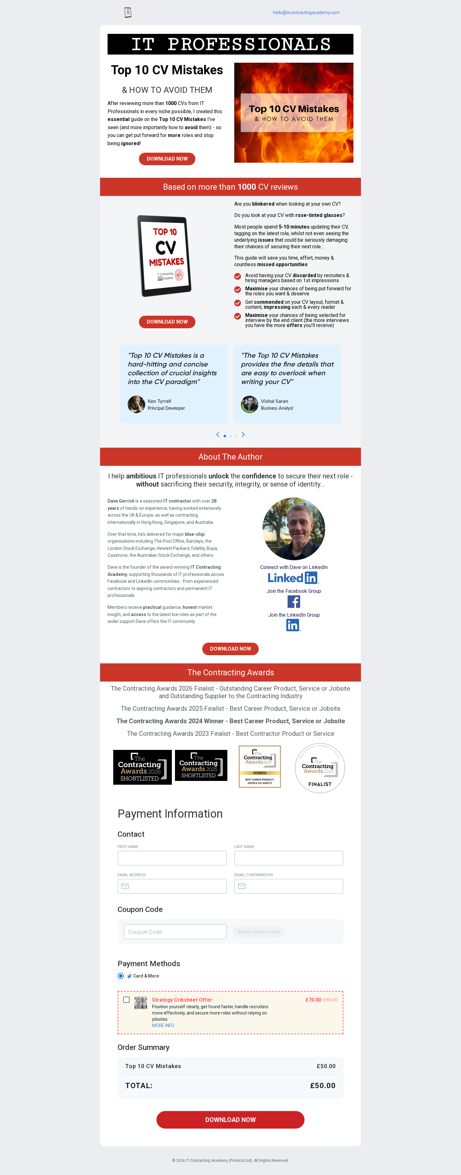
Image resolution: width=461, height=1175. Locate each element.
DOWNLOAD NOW (230, 1120)
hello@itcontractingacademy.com (306, 12)
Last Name (244, 847)
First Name (128, 847)
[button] (225, 436)
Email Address (132, 875)
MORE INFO (163, 1025)
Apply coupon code (258, 932)
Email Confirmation (253, 875)
